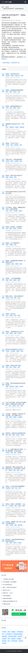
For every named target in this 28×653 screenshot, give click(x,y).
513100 (19, 333)
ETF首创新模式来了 (8, 584)
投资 (22, 75)
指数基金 (13, 631)
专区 (9, 638)
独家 (12, 452)
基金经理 (20, 452)
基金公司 (17, 75)
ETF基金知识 (14, 641)
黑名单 (7, 75)
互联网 (16, 264)
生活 (7, 108)
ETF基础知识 (20, 631)
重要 (11, 91)
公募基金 (16, 145)
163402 (11, 525)
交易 (19, 91)
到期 (15, 505)
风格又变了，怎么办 (8, 593)
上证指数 (16, 161)
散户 (7, 127)
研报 (9, 631)
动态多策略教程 (7, 595)
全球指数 (19, 638)
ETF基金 (4, 643)
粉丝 (22, 470)
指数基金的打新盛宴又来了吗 (10, 601)
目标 (11, 210)
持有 (7, 228)
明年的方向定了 (7, 590)
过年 (18, 405)
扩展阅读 (4, 69)
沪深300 (19, 228)
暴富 (15, 452)
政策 (13, 264)
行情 (11, 108)
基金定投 (13, 638)
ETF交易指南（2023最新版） (10, 582)
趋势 (7, 525)
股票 (19, 280)
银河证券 (22, 127)
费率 (7, 91)
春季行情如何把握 (7, 598)
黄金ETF (21, 641)
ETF (3, 634)
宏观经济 (8, 264)
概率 (19, 367)
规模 (7, 280)
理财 (15, 297)
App (21, 145)
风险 (12, 161)
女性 (7, 315)
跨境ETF (20, 636)
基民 (14, 470)
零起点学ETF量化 (12, 636)
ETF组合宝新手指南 (17, 634)
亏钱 (11, 367)
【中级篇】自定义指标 (8, 579)
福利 (18, 470)
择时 (15, 177)
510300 (14, 542)
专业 (19, 297)
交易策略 (4, 638)
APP (20, 488)
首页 (3, 7)
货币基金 (12, 127)
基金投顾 (8, 488)
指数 (7, 177)
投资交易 (4, 641)
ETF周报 (4, 631)
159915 (17, 435)
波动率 (21, 386)
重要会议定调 (7, 604)
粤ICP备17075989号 (17, 651)
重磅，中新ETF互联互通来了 (10, 587)
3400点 (7, 351)
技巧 (9, 641)
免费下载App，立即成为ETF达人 (11, 62)
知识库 (7, 7)
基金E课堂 (4, 636)
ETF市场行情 (9, 634)
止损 (10, 405)
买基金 (12, 75)
